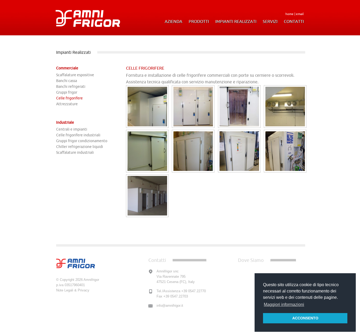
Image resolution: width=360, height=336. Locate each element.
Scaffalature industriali (75, 152)
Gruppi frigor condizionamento (81, 141)
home (289, 14)
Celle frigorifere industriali (78, 135)
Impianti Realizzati (235, 21)
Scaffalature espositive (75, 75)
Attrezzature (67, 104)
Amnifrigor (91, 280)
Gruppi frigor (66, 92)
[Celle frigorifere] (147, 126)
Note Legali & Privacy (72, 290)
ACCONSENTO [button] (305, 318)
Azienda (173, 21)
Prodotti (199, 21)
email (300, 14)
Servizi (270, 21)
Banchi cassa (66, 81)
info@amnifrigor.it (170, 306)
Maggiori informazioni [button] (284, 304)
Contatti (294, 21)
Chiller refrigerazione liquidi (79, 147)
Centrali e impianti (71, 129)
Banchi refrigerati (70, 86)
